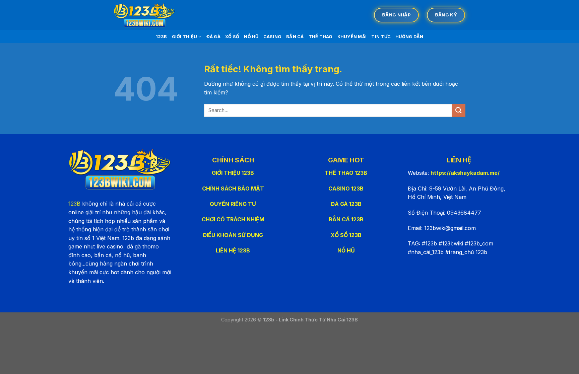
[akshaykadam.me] (147, 15)
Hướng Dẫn (409, 36)
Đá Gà (213, 36)
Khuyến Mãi (352, 36)
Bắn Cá (295, 36)
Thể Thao (321, 36)
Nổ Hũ (251, 36)
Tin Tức (381, 36)
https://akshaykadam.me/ (465, 172)
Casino (272, 36)
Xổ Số (232, 36)
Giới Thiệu (184, 36)
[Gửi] (458, 110)
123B (161, 36)
